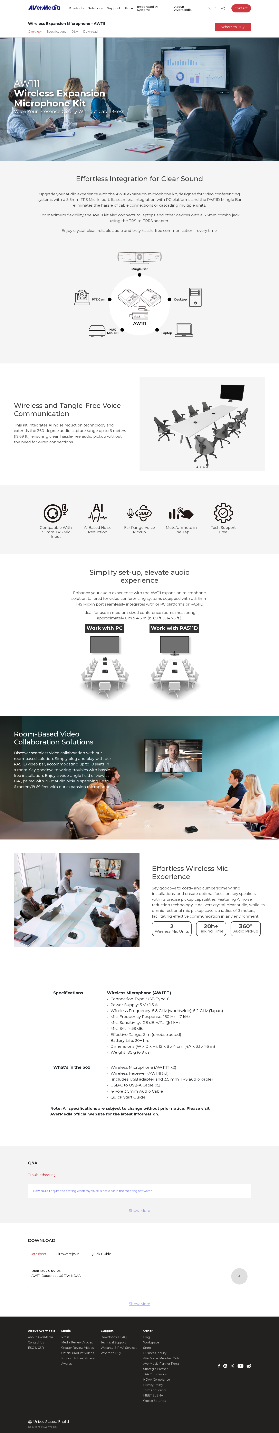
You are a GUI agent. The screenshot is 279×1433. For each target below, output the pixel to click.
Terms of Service (155, 1390)
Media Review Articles (77, 1342)
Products (76, 8)
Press (65, 1337)
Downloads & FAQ (114, 1337)
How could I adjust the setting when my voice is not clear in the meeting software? (92, 1191)
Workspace (151, 1342)
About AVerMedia (183, 8)
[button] (197, 467)
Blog (146, 1337)
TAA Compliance (155, 1374)
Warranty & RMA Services (119, 1348)
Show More (139, 1210)
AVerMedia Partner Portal (161, 1363)
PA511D (213, 199)
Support (113, 8)
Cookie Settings (154, 1401)
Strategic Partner (155, 1369)
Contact (241, 8)
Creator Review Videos (77, 1348)
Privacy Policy (153, 1385)
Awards (66, 1363)
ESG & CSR (36, 1348)
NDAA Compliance (156, 1379)
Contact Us (36, 1342)
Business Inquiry (154, 1353)
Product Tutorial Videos (78, 1358)
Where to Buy (232, 27)
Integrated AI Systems (147, 8)
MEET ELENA (153, 1395)
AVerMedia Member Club (161, 1358)
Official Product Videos (77, 1353)
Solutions (95, 8)
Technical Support (113, 1342)
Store (128, 8)
